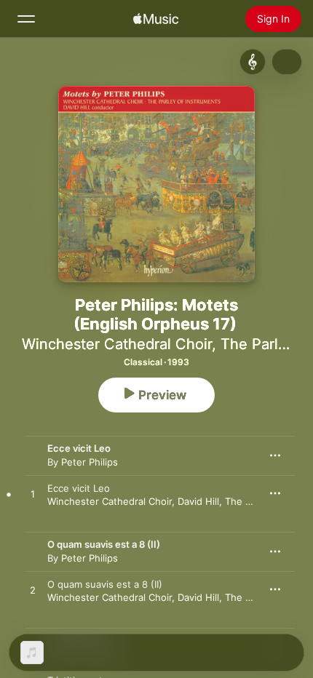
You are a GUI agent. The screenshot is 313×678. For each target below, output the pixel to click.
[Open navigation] (26, 19)
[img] (155, 18)
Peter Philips (89, 462)
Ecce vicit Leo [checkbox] (78, 488)
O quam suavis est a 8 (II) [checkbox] (104, 584)
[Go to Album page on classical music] (252, 62)
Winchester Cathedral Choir (117, 344)
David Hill (198, 501)
